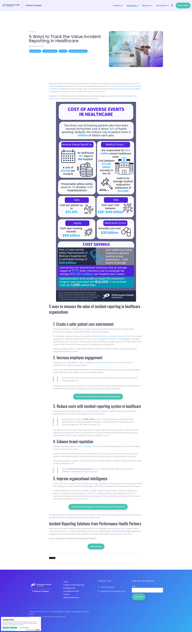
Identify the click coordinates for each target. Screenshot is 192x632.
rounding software (90, 446)
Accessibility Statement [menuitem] (80, 612)
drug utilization (94, 414)
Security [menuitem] (68, 612)
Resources (132, 5)
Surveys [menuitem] (66, 594)
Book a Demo (183, 5)
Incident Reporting (50, 51)
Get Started (161, 5)
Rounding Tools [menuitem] (69, 588)
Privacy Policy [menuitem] (43, 612)
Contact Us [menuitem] (33, 612)
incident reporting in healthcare (96, 483)
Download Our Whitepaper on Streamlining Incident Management (98, 507)
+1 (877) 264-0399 (107, 587)
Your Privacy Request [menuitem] (56, 612)
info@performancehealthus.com (113, 591)
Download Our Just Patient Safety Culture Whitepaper (98, 396)
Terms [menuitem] (31, 614)
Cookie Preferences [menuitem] (71, 597)
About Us (146, 5)
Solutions (117, 5)
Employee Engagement (78, 51)
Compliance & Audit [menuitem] (71, 591)
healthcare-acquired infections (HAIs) (114, 336)
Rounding (63, 51)
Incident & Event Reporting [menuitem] (73, 585)
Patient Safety (35, 51)
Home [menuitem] (65, 582)
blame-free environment (108, 362)
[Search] (172, 5)
